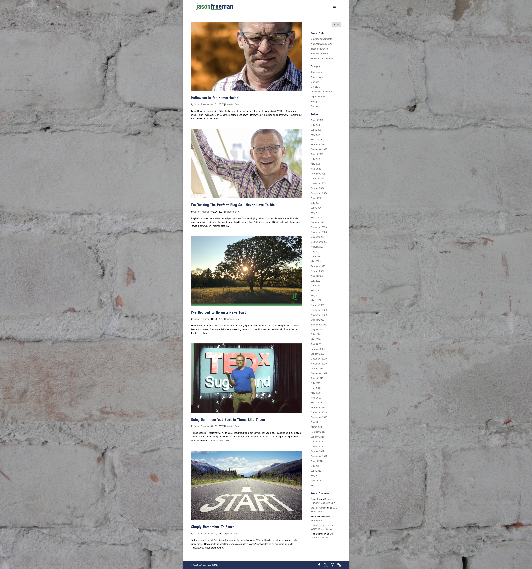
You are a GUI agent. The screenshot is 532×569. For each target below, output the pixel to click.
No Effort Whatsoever (321, 44)
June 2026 (316, 130)
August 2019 (317, 378)
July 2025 (315, 159)
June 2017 (316, 471)
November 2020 (319, 315)
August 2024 (317, 198)
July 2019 (315, 383)
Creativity (315, 87)
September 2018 (319, 417)
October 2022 (317, 271)
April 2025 (316, 169)
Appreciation (317, 77)
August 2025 (317, 154)
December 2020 (319, 310)
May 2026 (316, 135)
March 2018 (317, 427)
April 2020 (316, 344)
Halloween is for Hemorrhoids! (215, 98)
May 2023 (316, 261)
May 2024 (316, 212)
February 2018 (318, 432)
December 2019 (319, 359)
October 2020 (317, 320)
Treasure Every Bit (320, 49)
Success (315, 106)
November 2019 (319, 364)
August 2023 (317, 247)
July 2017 (315, 466)
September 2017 (319, 456)
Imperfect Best (232, 104)
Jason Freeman (201, 104)
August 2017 (317, 461)
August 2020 (317, 329)
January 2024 (317, 222)
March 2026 (317, 139)
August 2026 (317, 120)
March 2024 (317, 217)
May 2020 (316, 339)
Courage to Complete (321, 39)
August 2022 (317, 276)
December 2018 (319, 412)
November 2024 (319, 183)
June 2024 (316, 208)
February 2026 (318, 144)
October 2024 (317, 188)
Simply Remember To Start (212, 527)
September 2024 (319, 193)
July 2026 (315, 125)
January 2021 (317, 305)
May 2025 (316, 164)
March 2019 (317, 402)
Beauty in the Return (321, 53)
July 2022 (315, 281)
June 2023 (316, 256)
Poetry (314, 101)
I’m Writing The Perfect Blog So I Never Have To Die (233, 205)
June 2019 (316, 388)
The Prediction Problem (322, 58)
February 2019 (318, 407)
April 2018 (316, 422)
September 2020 (319, 325)
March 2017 (317, 485)
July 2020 (315, 334)
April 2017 (316, 480)
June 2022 (316, 285)
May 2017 (316, 475)
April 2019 (316, 398)
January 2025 (317, 178)
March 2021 (317, 300)
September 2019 (319, 373)
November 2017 (319, 446)
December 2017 (319, 441)
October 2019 (317, 368)
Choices (315, 82)
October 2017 (317, 451)
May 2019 (316, 393)
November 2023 (319, 232)
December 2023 (319, 227)
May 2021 (316, 295)
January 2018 (317, 437)
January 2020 (317, 354)
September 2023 (319, 242)
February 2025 (318, 174)
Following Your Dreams (322, 91)
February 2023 (318, 266)
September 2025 (319, 149)
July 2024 (315, 203)
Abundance (316, 72)
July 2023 (315, 251)
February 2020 (318, 349)
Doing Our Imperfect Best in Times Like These (228, 420)
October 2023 (317, 237)
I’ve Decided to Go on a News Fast (218, 313)
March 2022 (317, 290)
